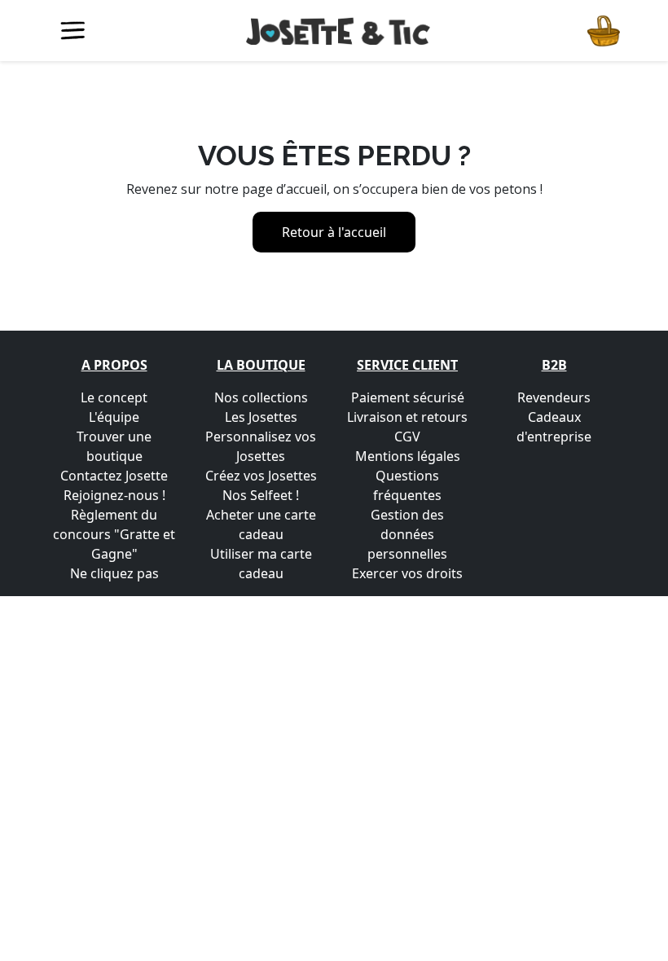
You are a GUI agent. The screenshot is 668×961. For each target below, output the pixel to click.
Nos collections (261, 397)
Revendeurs (554, 397)
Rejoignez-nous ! (114, 495)
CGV (407, 436)
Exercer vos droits (407, 573)
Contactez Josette (114, 476)
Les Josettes (261, 417)
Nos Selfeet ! (260, 495)
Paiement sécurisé (407, 397)
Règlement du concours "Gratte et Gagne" (114, 534)
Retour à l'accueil (334, 232)
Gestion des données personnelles (407, 534)
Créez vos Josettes (261, 476)
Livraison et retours (407, 417)
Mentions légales (407, 456)
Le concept (114, 397)
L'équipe (114, 417)
